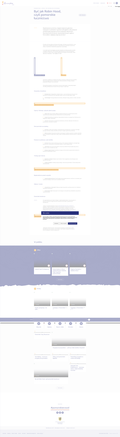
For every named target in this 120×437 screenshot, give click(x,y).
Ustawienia (56, 223)
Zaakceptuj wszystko (72, 223)
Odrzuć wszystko (63, 223)
